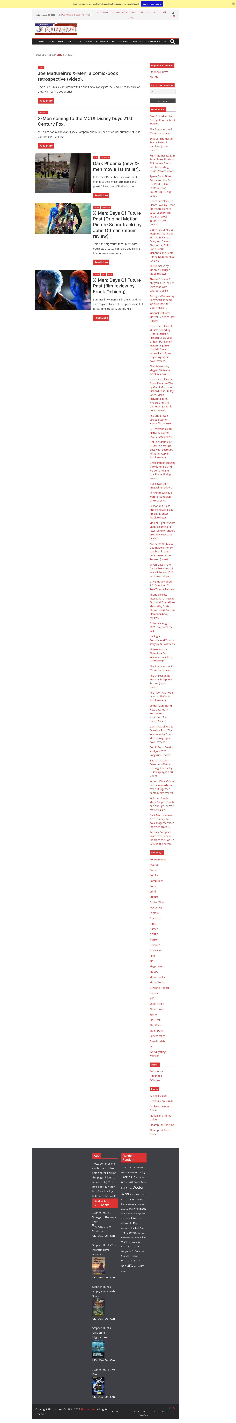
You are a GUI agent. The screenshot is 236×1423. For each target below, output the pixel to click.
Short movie (157, 1009)
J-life (141, 12)
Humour (155, 945)
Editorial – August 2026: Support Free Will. (161, 627)
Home (58, 54)
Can (112, 1235)
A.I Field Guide (158, 1095)
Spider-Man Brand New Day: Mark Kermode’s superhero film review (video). (161, 713)
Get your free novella (152, 4)
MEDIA (110, 274)
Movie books (157, 977)
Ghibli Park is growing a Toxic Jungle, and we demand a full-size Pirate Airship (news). (162, 470)
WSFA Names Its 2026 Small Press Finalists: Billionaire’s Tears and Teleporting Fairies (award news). (162, 163)
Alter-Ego (141, 1172)
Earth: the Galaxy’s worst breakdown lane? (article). (161, 496)
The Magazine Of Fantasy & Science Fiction (133, 1251)
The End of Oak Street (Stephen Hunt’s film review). (161, 419)
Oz (106, 1235)
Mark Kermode (137, 1208)
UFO (130, 1265)
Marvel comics (132, 1214)
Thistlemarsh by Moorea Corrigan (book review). (160, 269)
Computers (115, 12)
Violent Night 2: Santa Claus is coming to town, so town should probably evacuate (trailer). (162, 530)
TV (165, 41)
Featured (155, 918)
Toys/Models (154, 41)
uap (123, 1266)
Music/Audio (138, 41)
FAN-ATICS (156, 907)
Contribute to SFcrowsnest (143, 1412)
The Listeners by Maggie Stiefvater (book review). (160, 370)
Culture (125, 12)
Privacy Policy (143, 1415)
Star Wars (155, 1025)
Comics (70, 41)
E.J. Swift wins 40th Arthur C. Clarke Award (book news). (161, 432)
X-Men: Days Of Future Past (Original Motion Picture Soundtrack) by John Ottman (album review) (117, 224)
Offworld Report (159, 987)
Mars (124, 1213)
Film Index (156, 1076)
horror (124, 1204)
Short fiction (157, 1003)
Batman (138, 1177)
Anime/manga (102, 12)
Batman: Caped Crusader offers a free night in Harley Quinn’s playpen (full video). (162, 768)
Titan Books (134, 1261)
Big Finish (124, 1182)
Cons (60, 41)
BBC (143, 1177)
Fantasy (134, 12)
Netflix (139, 1218)
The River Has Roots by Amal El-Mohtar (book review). (161, 696)
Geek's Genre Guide (161, 1101)
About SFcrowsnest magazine (122, 1412)
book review (134, 1181)
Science (157, 12)
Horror (148, 12)
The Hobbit (132, 1247)
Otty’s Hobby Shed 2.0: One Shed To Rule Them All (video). (162, 585)
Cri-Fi (153, 891)
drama (132, 1194)
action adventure (135, 1167)
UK (94, 1235)
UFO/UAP (137, 1266)
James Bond (141, 1204)
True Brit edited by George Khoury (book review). (162, 120)
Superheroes (43, 112)
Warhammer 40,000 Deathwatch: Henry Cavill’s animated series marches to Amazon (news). (161, 551)
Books (51, 41)
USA (100, 1235)
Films (80, 41)
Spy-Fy (131, 17)
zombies (124, 1271)
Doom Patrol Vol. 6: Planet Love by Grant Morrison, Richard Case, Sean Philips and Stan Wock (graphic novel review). (162, 212)
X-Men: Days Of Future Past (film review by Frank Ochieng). (117, 285)
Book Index (156, 1071)
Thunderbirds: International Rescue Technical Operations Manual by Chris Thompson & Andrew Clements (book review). (162, 606)
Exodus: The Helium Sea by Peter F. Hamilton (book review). (76, 16)
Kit (113, 41)
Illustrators (132, 1204)
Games (89, 41)
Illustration (102, 41)
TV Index (155, 1080)
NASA (132, 1218)
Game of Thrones (135, 1199)
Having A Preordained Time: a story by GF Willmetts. (162, 640)
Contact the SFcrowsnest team (164, 1412)
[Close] (233, 3)
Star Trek (155, 1020)
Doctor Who (157, 902)
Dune (142, 1194)
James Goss (124, 1209)
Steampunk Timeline (162, 1125)
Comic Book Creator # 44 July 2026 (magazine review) (162, 751)
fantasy (123, 1200)
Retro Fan (125, 1228)
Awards (40, 41)
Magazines (124, 41)
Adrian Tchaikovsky (127, 1172)
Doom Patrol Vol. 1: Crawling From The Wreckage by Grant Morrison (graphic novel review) (161, 734)
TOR (140, 1261)
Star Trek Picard (136, 1238)
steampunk (132, 1242)
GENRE (154, 934)
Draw (137, 1195)
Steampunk (156, 1030)
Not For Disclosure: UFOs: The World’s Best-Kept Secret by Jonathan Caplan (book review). (161, 449)
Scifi (164, 12)
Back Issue (128, 1177)
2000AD (124, 1167)
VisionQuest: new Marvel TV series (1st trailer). (162, 316)
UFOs (142, 1266)
